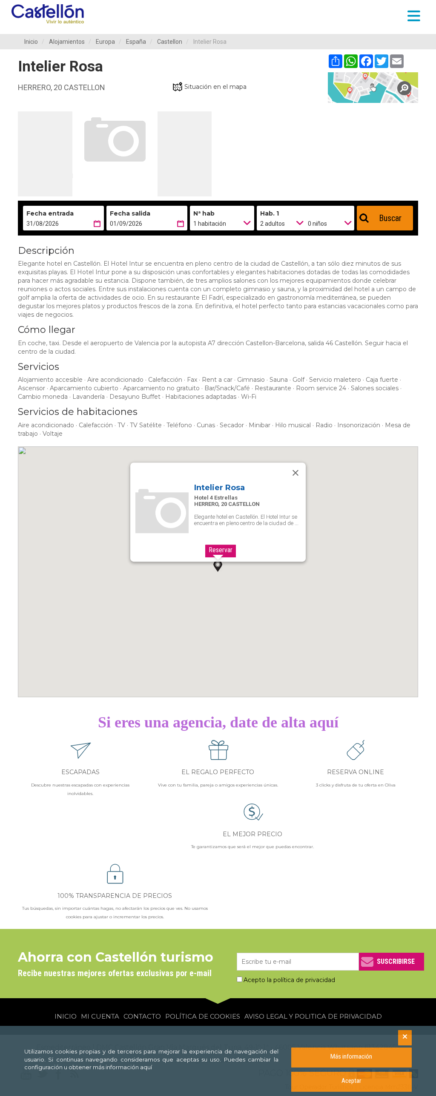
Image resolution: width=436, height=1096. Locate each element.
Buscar (390, 218)
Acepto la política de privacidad (289, 980)
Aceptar (351, 1081)
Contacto (142, 1016)
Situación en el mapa (215, 87)
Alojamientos (67, 41)
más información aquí (122, 1067)
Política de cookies (202, 1016)
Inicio (31, 41)
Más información (351, 1056)
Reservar (220, 550)
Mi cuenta (100, 1016)
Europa (105, 41)
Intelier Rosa (219, 487)
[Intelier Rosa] (373, 87)
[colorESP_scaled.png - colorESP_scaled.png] (49, 13)
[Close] (295, 473)
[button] (218, 566)
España (136, 41)
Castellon (169, 41)
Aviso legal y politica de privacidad (313, 1016)
